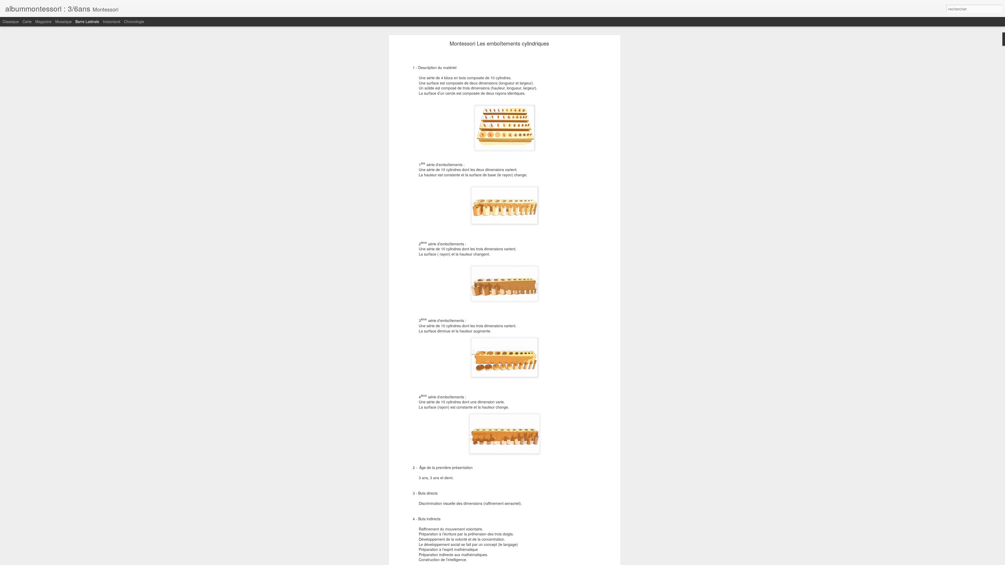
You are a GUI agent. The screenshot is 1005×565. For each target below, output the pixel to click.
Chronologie (134, 21)
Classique (11, 21)
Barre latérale (87, 21)
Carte (27, 21)
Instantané (111, 21)
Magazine (43, 21)
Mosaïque (63, 21)
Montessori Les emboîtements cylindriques (499, 43)
